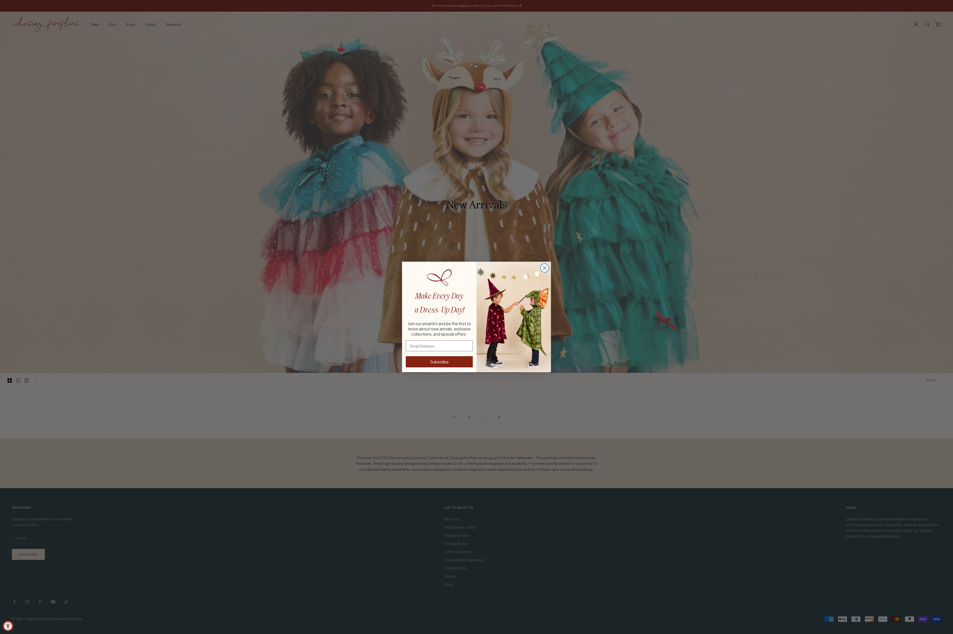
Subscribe (439, 361)
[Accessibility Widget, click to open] (8, 626)
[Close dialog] (544, 268)
